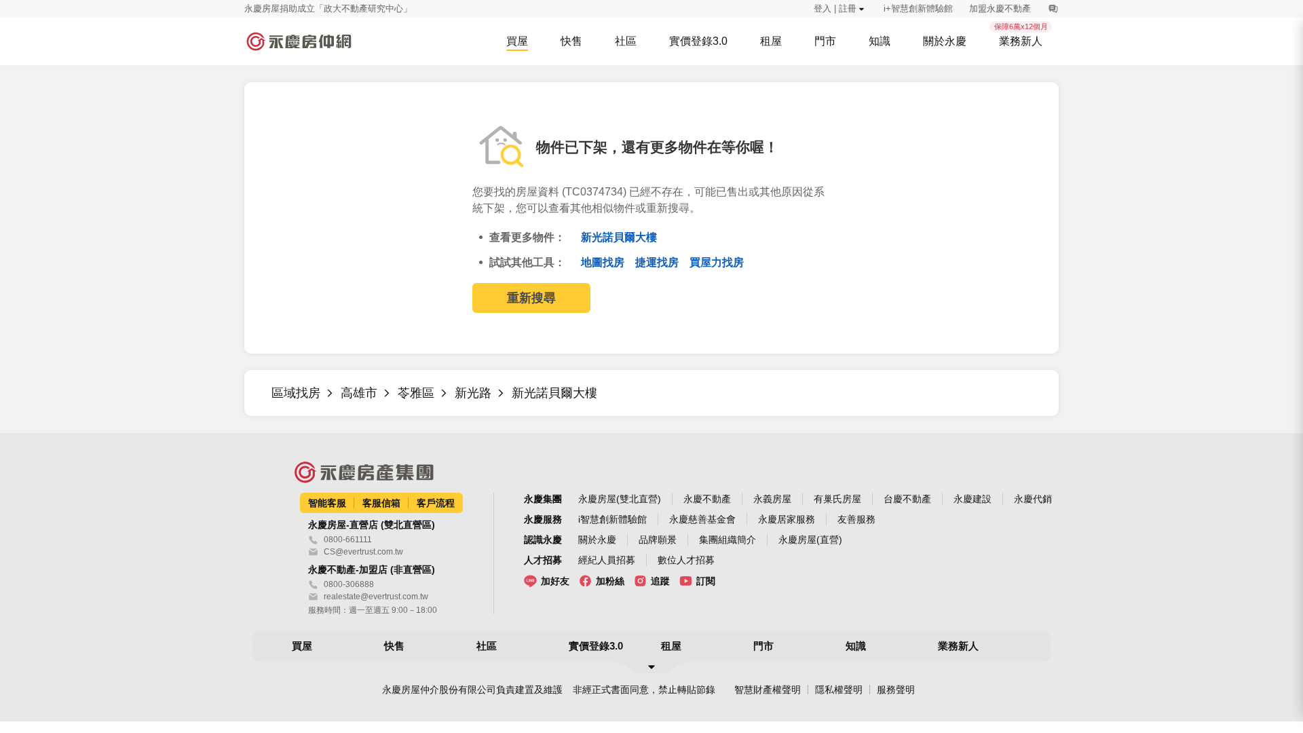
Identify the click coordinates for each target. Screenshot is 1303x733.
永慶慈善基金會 (702, 519)
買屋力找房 (717, 262)
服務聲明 (896, 689)
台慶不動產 (907, 498)
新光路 (473, 393)
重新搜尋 (531, 298)
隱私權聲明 (839, 689)
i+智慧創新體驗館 (918, 8)
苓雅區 (416, 393)
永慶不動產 (707, 498)
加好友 (555, 581)
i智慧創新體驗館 (612, 519)
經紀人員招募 (606, 560)
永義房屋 (772, 498)
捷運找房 (658, 262)
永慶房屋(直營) (810, 539)
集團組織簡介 (727, 539)
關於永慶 (597, 539)
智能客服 (327, 502)
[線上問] (1053, 9)
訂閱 (705, 581)
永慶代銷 (1033, 498)
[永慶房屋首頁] (298, 41)
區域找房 (295, 393)
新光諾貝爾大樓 (619, 237)
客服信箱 (381, 502)
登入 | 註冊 (835, 8)
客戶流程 (436, 502)
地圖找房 (604, 262)
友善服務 (856, 519)
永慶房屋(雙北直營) (619, 498)
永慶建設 (972, 498)
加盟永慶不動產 (1000, 8)
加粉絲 (610, 581)
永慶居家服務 (786, 519)
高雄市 (359, 393)
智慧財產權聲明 (767, 689)
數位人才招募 (686, 560)
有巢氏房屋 (837, 498)
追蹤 (660, 581)
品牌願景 (658, 539)
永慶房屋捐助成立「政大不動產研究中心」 (328, 8)
